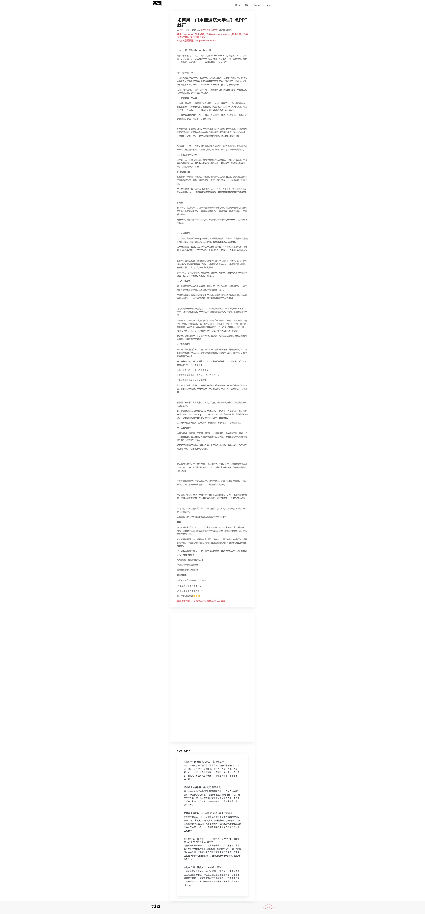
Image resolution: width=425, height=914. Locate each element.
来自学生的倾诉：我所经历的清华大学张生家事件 (208, 813)
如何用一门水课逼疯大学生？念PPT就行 (204, 761)
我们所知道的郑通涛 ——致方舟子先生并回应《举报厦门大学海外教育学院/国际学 (212, 840)
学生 (216, 30)
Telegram (256, 5)
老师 (208, 30)
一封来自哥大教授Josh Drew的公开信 (202, 867)
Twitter (267, 5)
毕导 (181, 30)
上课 (212, 30)
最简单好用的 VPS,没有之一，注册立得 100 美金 (201, 600)
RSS (246, 5)
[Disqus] (212, 649)
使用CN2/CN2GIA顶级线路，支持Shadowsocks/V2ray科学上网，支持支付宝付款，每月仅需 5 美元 (212, 35)
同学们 (203, 30)
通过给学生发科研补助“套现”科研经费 (202, 787)
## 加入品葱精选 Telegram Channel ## (196, 40)
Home (237, 5)
